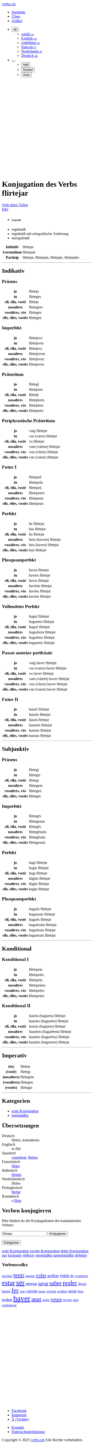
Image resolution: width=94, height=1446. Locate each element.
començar (9, 1305)
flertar (16, 1192)
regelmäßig (20, 1115)
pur (4, 1255)
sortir (46, 1300)
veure (56, 1299)
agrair (72, 1291)
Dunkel (28, 70)
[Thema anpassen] (13, 61)
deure (82, 1284)
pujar (43, 1283)
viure (22, 1291)
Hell (25, 64)
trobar (7, 1299)
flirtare (16, 1175)
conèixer (81, 1276)
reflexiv (28, 1255)
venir (64, 1275)
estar (8, 1282)
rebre (76, 1300)
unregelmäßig (63, 1255)
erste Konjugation (25, 1111)
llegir (80, 1291)
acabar (62, 1291)
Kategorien (11, 1242)
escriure (7, 1276)
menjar (31, 1283)
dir (72, 1276)
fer (15, 1290)
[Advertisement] (47, 128)
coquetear (19, 1157)
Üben (16, 16)
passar (30, 1276)
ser (20, 1282)
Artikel (17, 21)
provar (67, 1300)
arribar (53, 1275)
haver (21, 1298)
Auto (26, 75)
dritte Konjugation (74, 1251)
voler (41, 1275)
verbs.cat (8, 4)
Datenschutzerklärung (28, 1432)
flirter (16, 1166)
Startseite (18, 12)
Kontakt (18, 1427)
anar (36, 1299)
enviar (51, 1291)
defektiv (81, 1255)
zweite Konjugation (45, 1251)
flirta (17, 1201)
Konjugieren (57, 1233)
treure (42, 1291)
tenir (18, 1275)
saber (55, 1283)
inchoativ (15, 1255)
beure (6, 1291)
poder (70, 1282)
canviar (31, 1291)
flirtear (33, 1157)
